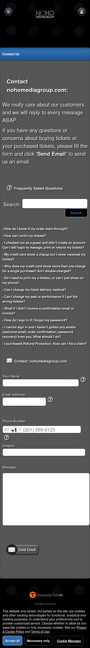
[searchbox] (55, 203)
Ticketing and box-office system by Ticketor (46, 595)
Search (76, 212)
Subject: (8, 445)
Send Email (24, 550)
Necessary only (38, 640)
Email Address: (14, 394)
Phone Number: (14, 421)
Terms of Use (40, 631)
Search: (12, 204)
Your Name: (11, 376)
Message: (9, 467)
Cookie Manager (69, 641)
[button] (82, 12)
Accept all (12, 640)
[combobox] (12, 429)
